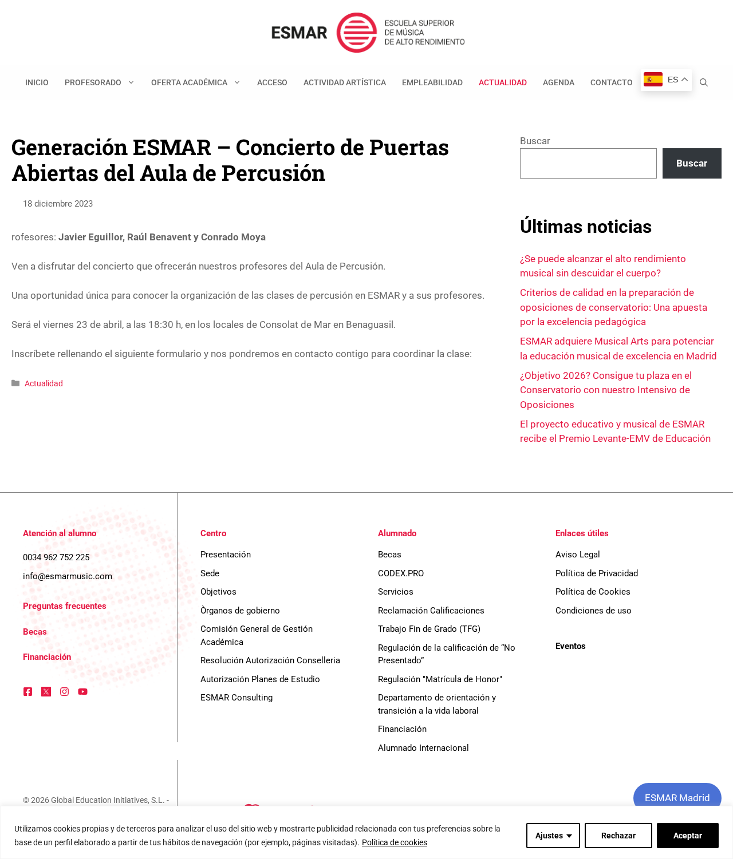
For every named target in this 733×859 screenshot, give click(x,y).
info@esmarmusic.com (67, 576)
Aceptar (687, 835)
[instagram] (64, 691)
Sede (209, 573)
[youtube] (83, 691)
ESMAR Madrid (677, 797)
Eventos (570, 646)
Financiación (47, 657)
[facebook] (28, 691)
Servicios (395, 592)
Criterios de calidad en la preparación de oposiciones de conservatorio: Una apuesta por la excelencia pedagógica (613, 307)
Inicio (37, 82)
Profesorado (93, 82)
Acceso (272, 82)
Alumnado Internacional (423, 748)
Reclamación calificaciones (431, 610)
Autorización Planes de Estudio (260, 679)
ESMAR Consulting (236, 697)
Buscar (535, 141)
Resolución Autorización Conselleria (270, 660)
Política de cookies (394, 842)
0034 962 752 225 (56, 557)
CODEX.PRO (401, 573)
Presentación (225, 554)
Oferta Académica (189, 82)
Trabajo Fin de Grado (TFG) (429, 629)
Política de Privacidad (596, 573)
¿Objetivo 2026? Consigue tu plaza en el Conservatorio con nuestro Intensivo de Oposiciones (606, 390)
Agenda (558, 82)
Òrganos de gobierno (240, 610)
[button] (704, 82)
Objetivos (218, 592)
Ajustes (549, 835)
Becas (35, 632)
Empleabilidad (432, 82)
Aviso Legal (577, 554)
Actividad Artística (345, 82)
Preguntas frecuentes (65, 606)
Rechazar (618, 835)
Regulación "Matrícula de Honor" (440, 679)
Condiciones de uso (593, 610)
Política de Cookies (592, 592)
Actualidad (503, 82)
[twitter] (46, 691)
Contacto (611, 82)
